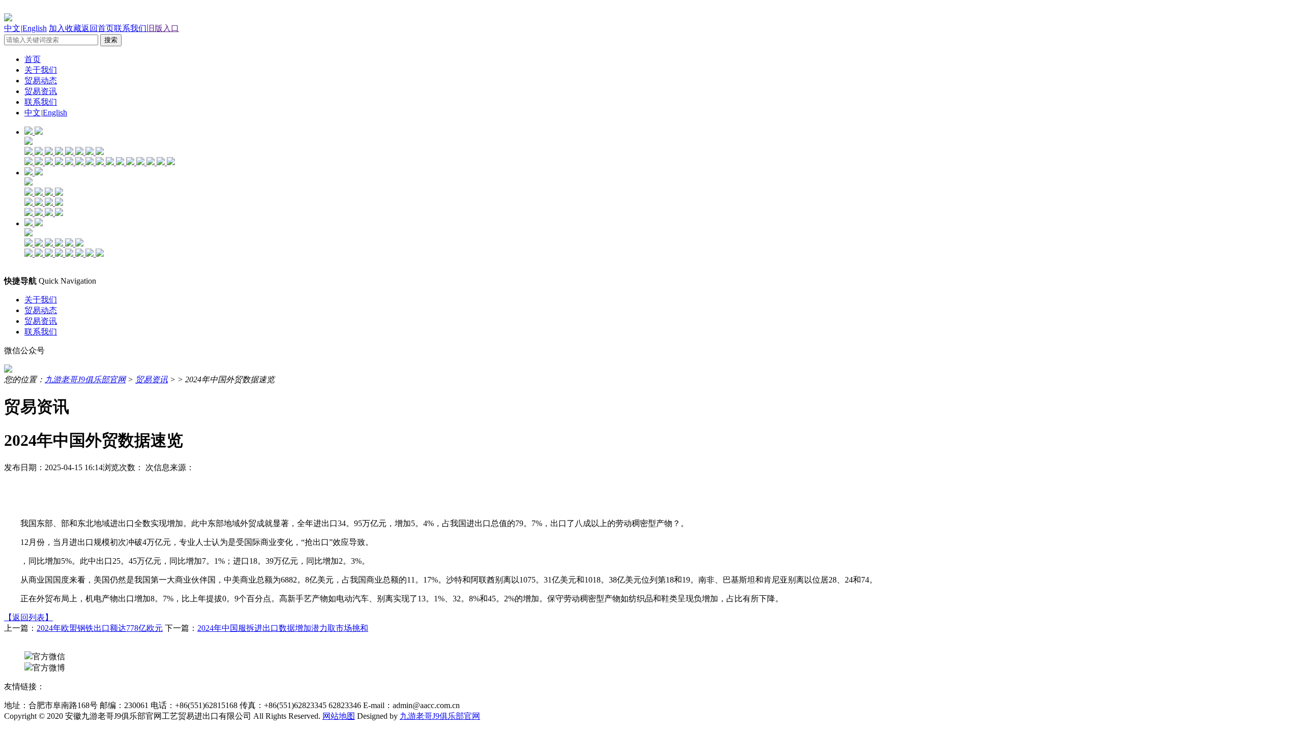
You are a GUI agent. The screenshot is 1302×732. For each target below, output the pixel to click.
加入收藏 (65, 28)
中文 (12, 28)
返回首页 (97, 28)
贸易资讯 (40, 91)
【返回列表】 (28, 617)
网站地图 (338, 716)
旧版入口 (162, 28)
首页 (32, 59)
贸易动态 (40, 80)
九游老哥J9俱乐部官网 (85, 379)
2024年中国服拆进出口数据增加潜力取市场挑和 (282, 628)
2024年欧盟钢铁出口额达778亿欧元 (100, 628)
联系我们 (130, 28)
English (34, 28)
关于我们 (40, 70)
